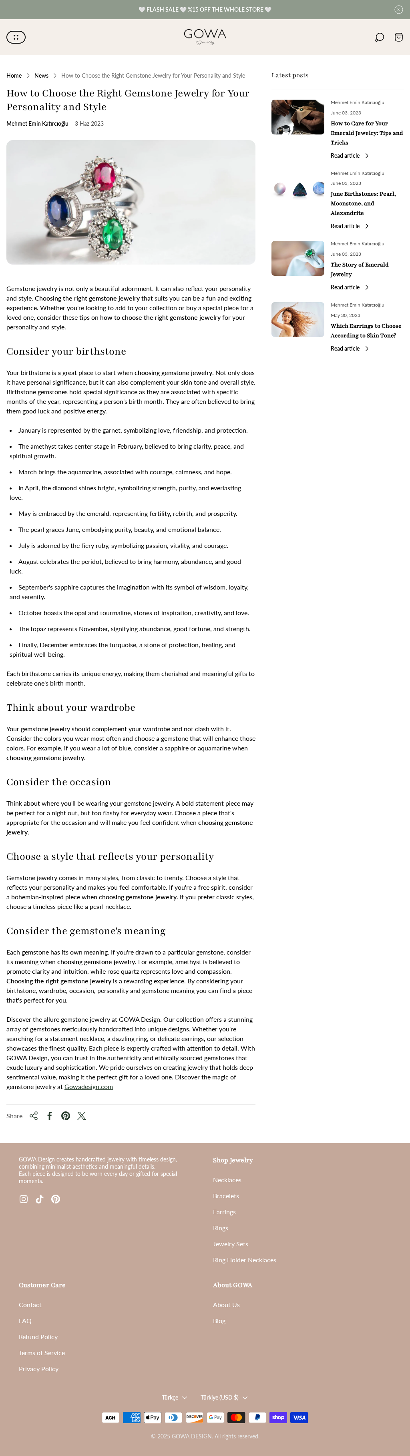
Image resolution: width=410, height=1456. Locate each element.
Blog (219, 1320)
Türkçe (170, 1397)
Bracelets (226, 1195)
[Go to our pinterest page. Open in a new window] (55, 1199)
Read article (345, 155)
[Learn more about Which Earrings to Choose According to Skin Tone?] (297, 319)
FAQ (25, 1320)
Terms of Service (42, 1352)
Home (14, 75)
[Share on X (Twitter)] (81, 1116)
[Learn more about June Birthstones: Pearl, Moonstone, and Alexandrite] (297, 187)
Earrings (224, 1211)
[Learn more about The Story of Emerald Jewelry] (297, 258)
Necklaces (227, 1179)
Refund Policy (38, 1336)
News (41, 75)
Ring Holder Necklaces (244, 1259)
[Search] (379, 37)
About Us (226, 1304)
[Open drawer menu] (16, 37)
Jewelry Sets (230, 1243)
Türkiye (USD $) (220, 1397)
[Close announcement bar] (399, 9)
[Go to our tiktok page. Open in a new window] (39, 1199)
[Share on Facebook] (49, 1116)
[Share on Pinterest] (65, 1116)
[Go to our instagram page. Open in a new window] (23, 1199)
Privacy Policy (38, 1368)
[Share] (33, 1116)
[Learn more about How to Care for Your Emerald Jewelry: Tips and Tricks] (297, 117)
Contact (30, 1304)
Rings (220, 1227)
